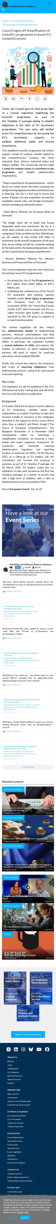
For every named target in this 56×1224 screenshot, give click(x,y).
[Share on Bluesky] (21, 98)
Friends (10, 1083)
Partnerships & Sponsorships (19, 1181)
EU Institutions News (16, 1116)
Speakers (11, 1155)
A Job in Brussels (14, 1192)
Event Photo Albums (16, 1163)
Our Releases (13, 1072)
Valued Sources (14, 1079)
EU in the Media (14, 1119)
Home (5, 20)
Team (9, 1065)
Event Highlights (14, 1152)
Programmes (12, 1068)
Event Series (12, 1145)
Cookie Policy (23, 1212)
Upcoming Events (15, 1141)
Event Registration (15, 1137)
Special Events (13, 1148)
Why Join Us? (13, 1094)
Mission (10, 1061)
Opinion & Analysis (15, 1123)
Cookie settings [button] (11, 1218)
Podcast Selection (15, 1126)
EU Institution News (22, 20)
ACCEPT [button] (25, 1218)
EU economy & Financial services (20, 24)
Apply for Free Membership (28, 1034)
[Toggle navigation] (49, 4)
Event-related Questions (18, 1177)
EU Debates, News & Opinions (22, 6)
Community (12, 1097)
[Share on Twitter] (5, 98)
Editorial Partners (14, 1076)
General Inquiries (14, 1173)
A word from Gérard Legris (18, 1105)
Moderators (12, 1159)
